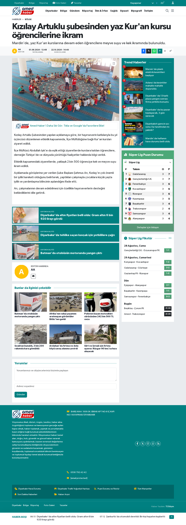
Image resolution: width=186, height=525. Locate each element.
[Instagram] (147, 443)
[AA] (21, 271)
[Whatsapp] (153, 443)
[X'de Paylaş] (148, 51)
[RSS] (158, 443)
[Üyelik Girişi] (171, 3)
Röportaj (44, 3)
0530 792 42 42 (78, 472)
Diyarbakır (19, 3)
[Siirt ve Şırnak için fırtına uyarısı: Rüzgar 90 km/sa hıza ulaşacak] (100, 334)
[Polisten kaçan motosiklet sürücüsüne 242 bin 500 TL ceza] (100, 302)
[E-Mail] (33, 276)
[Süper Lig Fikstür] (170, 238)
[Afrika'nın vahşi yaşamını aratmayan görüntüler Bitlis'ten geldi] (65, 302)
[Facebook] (137, 443)
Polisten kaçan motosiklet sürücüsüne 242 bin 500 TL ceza (99, 316)
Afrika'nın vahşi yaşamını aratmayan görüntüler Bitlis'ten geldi (62, 316)
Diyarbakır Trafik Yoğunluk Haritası (74, 489)
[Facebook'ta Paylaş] (144, 51)
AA (33, 269)
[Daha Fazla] (160, 51)
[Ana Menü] (172, 11)
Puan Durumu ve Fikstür (108, 489)
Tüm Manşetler (144, 489)
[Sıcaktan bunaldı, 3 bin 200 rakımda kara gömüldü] (31, 334)
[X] (142, 443)
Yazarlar (78, 3)
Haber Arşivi (64, 494)
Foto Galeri (61, 3)
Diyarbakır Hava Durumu (29, 489)
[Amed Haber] (23, 10)
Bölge (32, 3)
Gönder (21, 394)
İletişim (148, 11)
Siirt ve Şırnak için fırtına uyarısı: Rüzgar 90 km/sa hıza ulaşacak (100, 349)
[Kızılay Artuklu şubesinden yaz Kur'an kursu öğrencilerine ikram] (65, 89)
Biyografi (136, 11)
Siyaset (124, 11)
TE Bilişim (170, 506)
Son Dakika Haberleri (27, 494)
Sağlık (114, 11)
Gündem (75, 11)
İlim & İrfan (101, 11)
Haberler (16, 19)
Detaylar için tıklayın (148, 227)
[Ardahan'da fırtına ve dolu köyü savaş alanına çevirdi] (65, 334)
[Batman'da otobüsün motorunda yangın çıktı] (31, 302)
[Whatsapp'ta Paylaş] (154, 51)
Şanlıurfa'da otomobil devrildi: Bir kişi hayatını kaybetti (135, 516)
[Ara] (167, 11)
